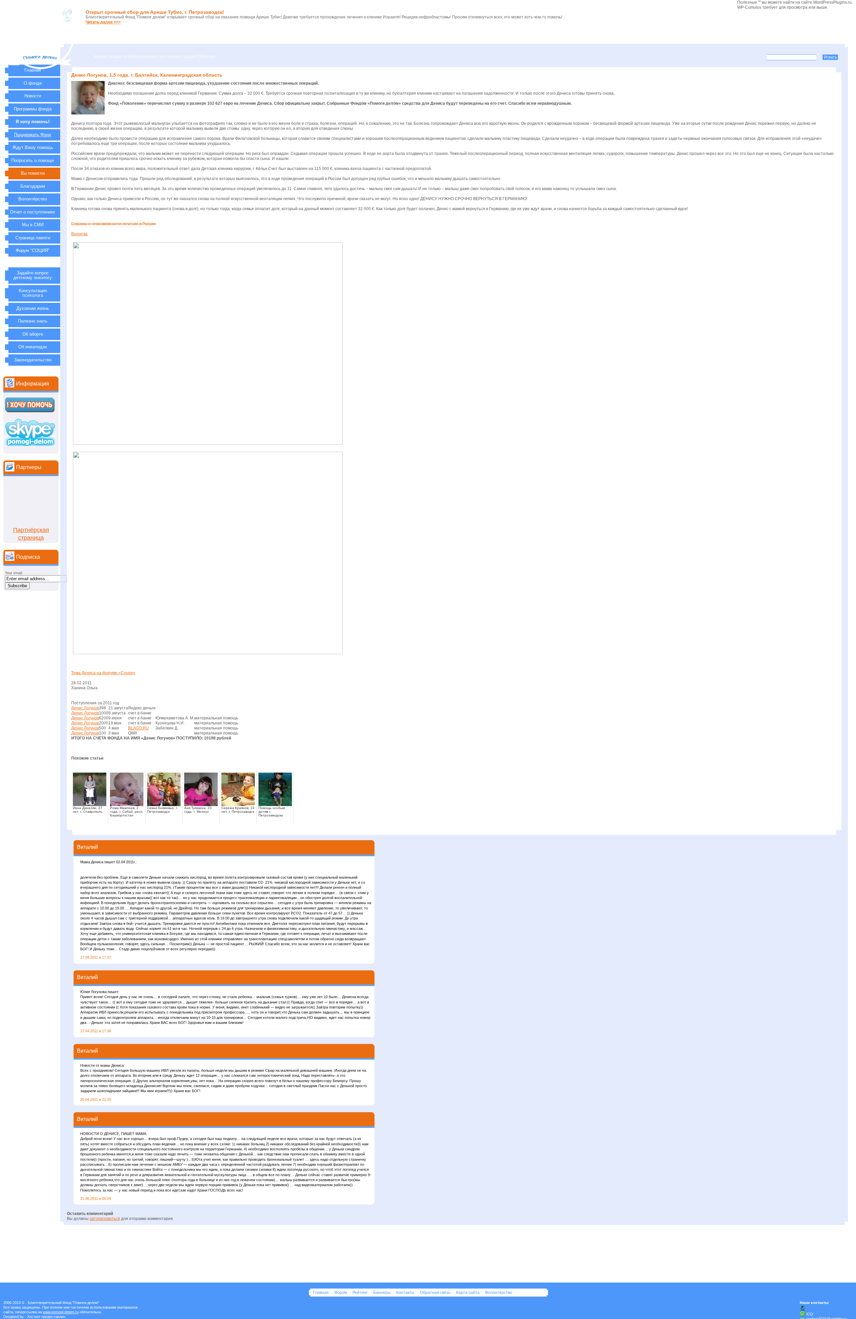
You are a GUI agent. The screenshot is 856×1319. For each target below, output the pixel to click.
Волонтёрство (498, 1292)
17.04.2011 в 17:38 (95, 1031)
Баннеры (382, 1292)
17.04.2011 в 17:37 (95, 957)
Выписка (79, 234)
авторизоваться (105, 1218)
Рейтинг (360, 1292)
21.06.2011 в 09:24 (95, 1199)
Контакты (405, 1292)
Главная (321, 1292)
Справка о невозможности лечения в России (113, 224)
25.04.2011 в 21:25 (95, 1099)
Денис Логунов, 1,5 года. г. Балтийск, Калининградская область (146, 75)
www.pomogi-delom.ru (61, 1312)
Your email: (14, 573)
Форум (341, 1292)
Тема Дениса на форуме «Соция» (103, 673)
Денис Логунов (85, 708)
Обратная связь (435, 1292)
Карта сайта (468, 1292)
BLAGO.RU (138, 728)
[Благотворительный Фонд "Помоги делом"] (41, 66)
